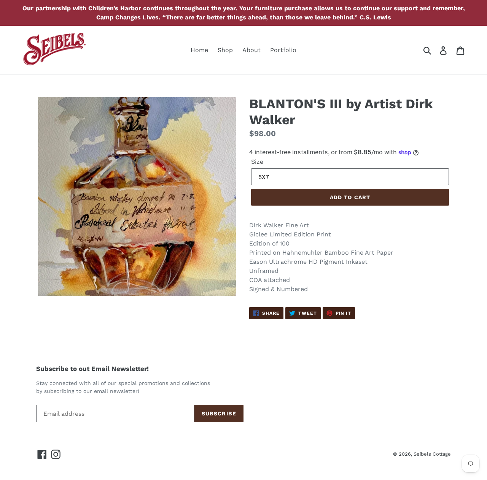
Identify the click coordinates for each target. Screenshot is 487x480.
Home (199, 50)
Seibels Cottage (432, 454)
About (251, 50)
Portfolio (283, 50)
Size (257, 161)
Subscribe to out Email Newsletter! (92, 368)
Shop (225, 50)
